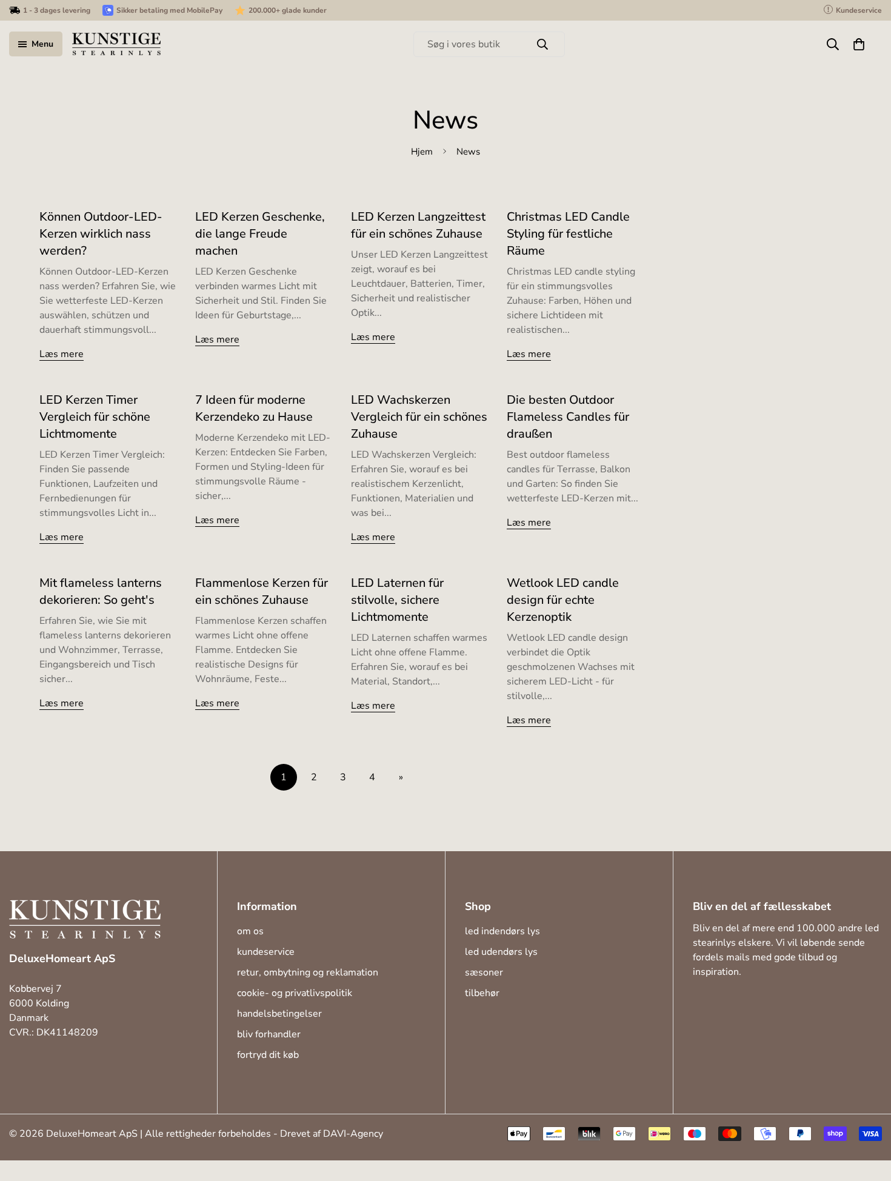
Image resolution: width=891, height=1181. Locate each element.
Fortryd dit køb (268, 1055)
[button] (859, 44)
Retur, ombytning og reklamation (307, 972)
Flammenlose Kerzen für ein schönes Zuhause (261, 591)
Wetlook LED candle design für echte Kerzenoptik (563, 600)
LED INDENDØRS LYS (502, 931)
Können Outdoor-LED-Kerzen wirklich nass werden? (100, 234)
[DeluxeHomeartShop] (116, 44)
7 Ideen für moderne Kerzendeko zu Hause (254, 408)
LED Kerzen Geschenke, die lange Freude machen (260, 234)
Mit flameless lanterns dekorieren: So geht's (100, 591)
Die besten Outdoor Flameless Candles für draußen (568, 417)
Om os (250, 931)
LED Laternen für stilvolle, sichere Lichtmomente (397, 600)
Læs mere (61, 354)
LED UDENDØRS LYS (501, 952)
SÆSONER (484, 972)
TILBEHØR (482, 993)
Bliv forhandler (269, 1034)
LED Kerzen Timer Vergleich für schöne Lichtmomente (94, 417)
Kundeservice (266, 952)
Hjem (422, 151)
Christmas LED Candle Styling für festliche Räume (568, 234)
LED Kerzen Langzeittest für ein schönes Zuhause (418, 225)
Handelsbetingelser (279, 1013)
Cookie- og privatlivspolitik (294, 993)
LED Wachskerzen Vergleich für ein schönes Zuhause (419, 417)
